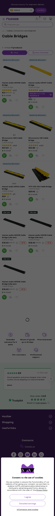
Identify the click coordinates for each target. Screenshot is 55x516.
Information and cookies (27, 509)
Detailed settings (27, 503)
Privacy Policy (41, 490)
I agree (27, 497)
